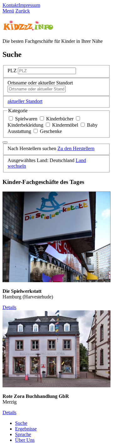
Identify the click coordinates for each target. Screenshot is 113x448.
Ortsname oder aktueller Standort (40, 82)
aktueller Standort (25, 101)
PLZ (12, 70)
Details (9, 307)
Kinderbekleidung (26, 125)
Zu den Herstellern (75, 148)
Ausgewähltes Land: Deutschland (41, 160)
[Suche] (5, 142)
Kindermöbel (65, 125)
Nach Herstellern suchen (32, 148)
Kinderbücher (60, 118)
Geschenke (50, 131)
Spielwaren (26, 118)
